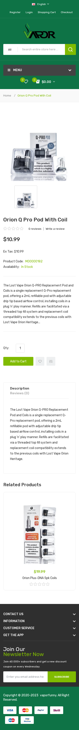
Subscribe (61, 676)
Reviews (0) (19, 393)
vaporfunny (48, 695)
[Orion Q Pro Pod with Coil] (25, 196)
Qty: (6, 348)
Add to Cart (18, 361)
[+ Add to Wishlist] (69, 498)
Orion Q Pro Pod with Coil (34, 95)
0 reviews (35, 228)
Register (15, 12)
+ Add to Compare (51, 361)
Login (29, 12)
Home (7, 95)
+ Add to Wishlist (40, 361)
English (42, 4)
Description (19, 388)
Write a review (55, 228)
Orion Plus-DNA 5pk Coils (39, 578)
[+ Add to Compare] (69, 504)
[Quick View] (69, 510)
